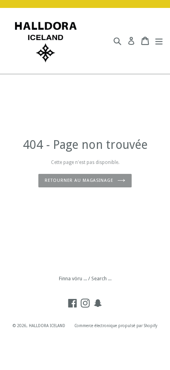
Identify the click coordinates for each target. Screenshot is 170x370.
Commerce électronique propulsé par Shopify (115, 326)
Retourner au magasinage (79, 180)
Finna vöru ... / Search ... (85, 278)
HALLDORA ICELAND (47, 326)
